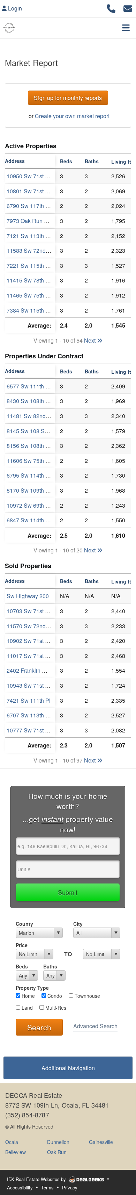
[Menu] (126, 27)
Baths (50, 966)
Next (90, 340)
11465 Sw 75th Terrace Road (43, 295)
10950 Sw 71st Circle (33, 176)
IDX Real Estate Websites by (37, 1179)
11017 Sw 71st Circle (33, 656)
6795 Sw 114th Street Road (41, 475)
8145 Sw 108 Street (31, 431)
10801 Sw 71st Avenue (35, 191)
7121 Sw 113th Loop (32, 236)
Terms (47, 1187)
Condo (54, 995)
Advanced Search (95, 1026)
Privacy (69, 1187)
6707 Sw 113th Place (33, 715)
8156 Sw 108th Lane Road (40, 446)
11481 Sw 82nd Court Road (41, 416)
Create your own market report (72, 116)
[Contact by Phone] (111, 7)
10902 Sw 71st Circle (33, 641)
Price (22, 945)
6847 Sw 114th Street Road (41, 520)
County (24, 923)
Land (26, 1007)
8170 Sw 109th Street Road (41, 490)
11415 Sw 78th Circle (33, 280)
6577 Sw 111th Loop (32, 386)
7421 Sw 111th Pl (29, 700)
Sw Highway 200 (28, 596)
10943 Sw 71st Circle (33, 685)
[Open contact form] (127, 7)
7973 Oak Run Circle (33, 221)
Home (27, 995)
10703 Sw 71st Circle (33, 611)
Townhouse (86, 995)
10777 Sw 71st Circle (33, 730)
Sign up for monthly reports (68, 98)
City (78, 923)
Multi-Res (55, 1007)
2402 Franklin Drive (31, 670)
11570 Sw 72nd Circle (34, 626)
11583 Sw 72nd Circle (34, 250)
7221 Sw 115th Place (33, 266)
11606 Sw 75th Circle (33, 461)
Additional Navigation (68, 1068)
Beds (22, 966)
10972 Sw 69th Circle (33, 505)
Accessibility (20, 1187)
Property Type (32, 987)
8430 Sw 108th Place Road (41, 401)
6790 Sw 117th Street (33, 206)
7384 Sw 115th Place (33, 310)
